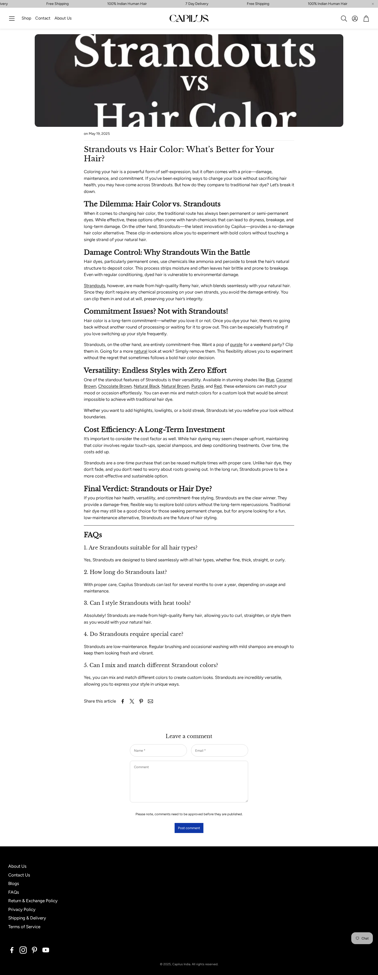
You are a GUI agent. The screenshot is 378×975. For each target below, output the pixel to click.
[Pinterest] (34, 950)
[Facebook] (11, 950)
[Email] (150, 701)
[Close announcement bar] (373, 4)
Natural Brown (175, 386)
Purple (197, 386)
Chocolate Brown (115, 386)
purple (236, 344)
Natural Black (146, 386)
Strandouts (94, 285)
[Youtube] (45, 950)
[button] (11, 18)
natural (140, 351)
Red (218, 386)
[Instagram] (23, 950)
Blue (270, 379)
